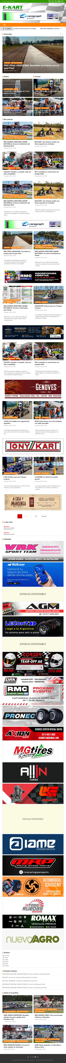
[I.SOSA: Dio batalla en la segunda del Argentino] (17, 410)
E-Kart (14, 70)
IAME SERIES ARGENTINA (22, 1011)
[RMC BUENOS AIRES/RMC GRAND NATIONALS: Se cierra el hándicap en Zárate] (48, 240)
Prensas (37, 77)
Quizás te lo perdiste (11, 993)
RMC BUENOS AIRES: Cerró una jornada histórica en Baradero (48, 1016)
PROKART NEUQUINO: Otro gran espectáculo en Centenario (15, 111)
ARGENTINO (37, 89)
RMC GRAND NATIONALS (27, 62)
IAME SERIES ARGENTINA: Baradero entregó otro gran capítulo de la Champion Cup (16, 1017)
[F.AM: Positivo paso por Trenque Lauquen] (17, 466)
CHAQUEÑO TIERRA (8, 89)
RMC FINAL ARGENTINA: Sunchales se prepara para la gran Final (17, 252)
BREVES (6, 136)
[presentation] (60, 34)
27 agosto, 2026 (39, 146)
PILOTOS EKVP (45, 89)
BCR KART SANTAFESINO (40, 138)
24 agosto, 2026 (39, 95)
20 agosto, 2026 (8, 95)
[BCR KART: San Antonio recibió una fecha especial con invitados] (48, 190)
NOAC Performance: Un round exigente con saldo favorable (48, 111)
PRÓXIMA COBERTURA (47, 245)
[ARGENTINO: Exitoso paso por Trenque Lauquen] (48, 295)
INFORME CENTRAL (52, 1009)
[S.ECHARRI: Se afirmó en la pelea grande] (48, 466)
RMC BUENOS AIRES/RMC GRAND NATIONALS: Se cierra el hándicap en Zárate (48, 253)
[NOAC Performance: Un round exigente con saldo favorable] (48, 410)
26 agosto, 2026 (8, 70)
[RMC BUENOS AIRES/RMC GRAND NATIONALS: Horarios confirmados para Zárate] (17, 295)
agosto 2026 (5, 955)
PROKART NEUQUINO (14, 108)
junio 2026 (5, 959)
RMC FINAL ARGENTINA (16, 247)
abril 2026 (5, 963)
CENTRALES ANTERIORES (10, 1011)
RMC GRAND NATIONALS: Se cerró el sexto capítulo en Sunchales (16, 1046)
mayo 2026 (5, 961)
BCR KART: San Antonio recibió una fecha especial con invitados (47, 143)
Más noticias (8, 119)
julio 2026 (5, 957)
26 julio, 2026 (7, 1049)
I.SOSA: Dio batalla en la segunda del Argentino (47, 92)
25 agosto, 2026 (8, 176)
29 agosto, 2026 (8, 148)
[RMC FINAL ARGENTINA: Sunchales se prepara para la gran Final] (17, 240)
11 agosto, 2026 (8, 1021)
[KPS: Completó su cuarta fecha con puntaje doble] (48, 351)
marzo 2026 (5, 965)
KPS (41, 168)
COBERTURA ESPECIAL (14, 136)
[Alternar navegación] (4, 25)
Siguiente (44, 516)
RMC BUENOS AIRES (15, 62)
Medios (6, 77)
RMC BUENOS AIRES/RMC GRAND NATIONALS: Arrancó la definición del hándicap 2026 (17, 144)
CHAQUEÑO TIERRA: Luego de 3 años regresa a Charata (17, 92)
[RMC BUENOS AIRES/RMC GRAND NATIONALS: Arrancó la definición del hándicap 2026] (17, 190)
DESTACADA (7, 62)
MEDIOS (16, 89)
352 (36, 516)
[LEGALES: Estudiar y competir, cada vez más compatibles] (17, 351)
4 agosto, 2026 (38, 1019)
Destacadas (8, 34)
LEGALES (18, 168)
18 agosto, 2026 (8, 114)
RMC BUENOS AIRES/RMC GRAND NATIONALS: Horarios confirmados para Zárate (16, 308)
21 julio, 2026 (38, 1049)
